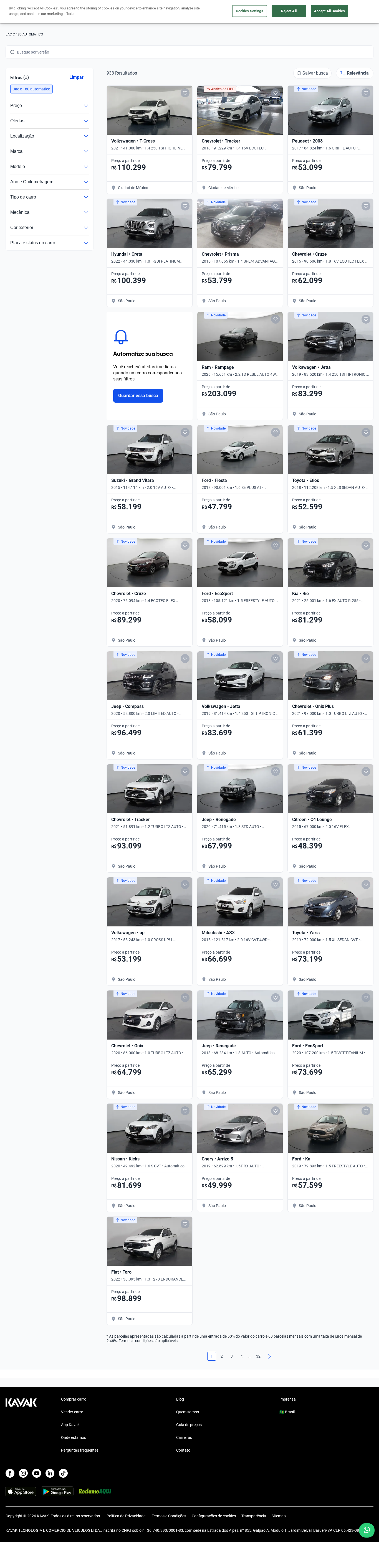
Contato (183, 1450)
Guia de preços (189, 1424)
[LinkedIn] (50, 1473)
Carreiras (184, 1437)
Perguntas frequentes (79, 1450)
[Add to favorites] (185, 92)
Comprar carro (73, 1399)
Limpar (76, 77)
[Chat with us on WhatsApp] (366, 1530)
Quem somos (187, 1412)
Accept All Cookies (329, 11)
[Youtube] (36, 1473)
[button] (31, 89)
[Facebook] (10, 1473)
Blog (180, 1399)
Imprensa (287, 1399)
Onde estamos (73, 1437)
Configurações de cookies (214, 1516)
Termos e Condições (169, 1516)
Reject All (288, 11)
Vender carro (72, 1412)
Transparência (253, 1516)
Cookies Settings (249, 11)
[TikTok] (63, 1473)
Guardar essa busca (138, 395)
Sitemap (279, 1516)
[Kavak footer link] (21, 1425)
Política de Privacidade (126, 1516)
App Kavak (70, 1424)
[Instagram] (23, 1473)
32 (258, 1356)
